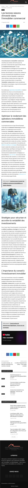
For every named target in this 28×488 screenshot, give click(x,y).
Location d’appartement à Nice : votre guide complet (21, 364)
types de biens (12, 154)
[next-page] (5, 397)
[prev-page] (2, 397)
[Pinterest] (14, 26)
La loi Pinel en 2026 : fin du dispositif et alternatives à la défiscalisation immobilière (16, 415)
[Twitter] (11, 26)
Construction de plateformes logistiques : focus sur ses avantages (17, 391)
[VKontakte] (21, 476)
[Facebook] (7, 26)
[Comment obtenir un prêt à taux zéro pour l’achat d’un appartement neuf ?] (5, 384)
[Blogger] (6, 476)
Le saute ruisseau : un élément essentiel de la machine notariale (7, 364)
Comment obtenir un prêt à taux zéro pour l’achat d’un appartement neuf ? (17, 384)
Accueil (2, 6)
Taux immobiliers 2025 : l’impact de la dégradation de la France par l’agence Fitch (18, 431)
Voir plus (13, 436)
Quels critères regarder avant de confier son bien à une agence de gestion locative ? (18, 407)
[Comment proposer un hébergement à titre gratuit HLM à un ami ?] (5, 376)
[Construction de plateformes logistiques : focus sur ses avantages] (5, 392)
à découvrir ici (22, 174)
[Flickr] (14, 476)
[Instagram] (17, 476)
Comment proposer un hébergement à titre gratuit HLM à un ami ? (18, 376)
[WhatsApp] (18, 26)
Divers (7, 6)
